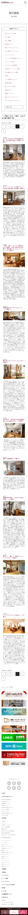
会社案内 (4, 872)
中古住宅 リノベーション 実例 (12, 68)
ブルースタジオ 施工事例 (11, 65)
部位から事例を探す (6, 832)
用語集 (3, 887)
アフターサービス (5, 811)
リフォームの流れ (5, 809)
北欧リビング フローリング (11, 97)
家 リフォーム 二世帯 (10, 86)
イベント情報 (5, 878)
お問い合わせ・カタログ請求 (8, 904)
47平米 (6, 76)
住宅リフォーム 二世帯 (10, 33)
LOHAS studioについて (7, 796)
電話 (5, 912)
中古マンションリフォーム (7, 846)
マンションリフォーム (6, 840)
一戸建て (3, 821)
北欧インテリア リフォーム (11, 47)
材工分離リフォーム (6, 801)
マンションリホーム (10, 54)
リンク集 (4, 891)
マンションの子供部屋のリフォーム (13, 58)
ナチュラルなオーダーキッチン (12, 100)
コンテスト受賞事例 (6, 827)
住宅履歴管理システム (7, 894)
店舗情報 (4, 869)
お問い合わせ (5, 897)
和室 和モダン (8, 90)
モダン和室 (7, 37)
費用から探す (4, 829)
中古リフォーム (5, 844)
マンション (4, 823)
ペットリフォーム (5, 860)
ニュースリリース (6, 881)
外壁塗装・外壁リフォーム (7, 852)
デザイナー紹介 (5, 815)
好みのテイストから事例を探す (8, 831)
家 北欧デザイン (9, 44)
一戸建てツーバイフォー (7, 825)
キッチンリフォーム (6, 854)
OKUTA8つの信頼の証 (6, 799)
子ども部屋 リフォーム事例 (11, 72)
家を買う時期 (8, 83)
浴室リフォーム (5, 856)
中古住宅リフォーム (6, 848)
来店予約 (3, 900)
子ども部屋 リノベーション (11, 51)
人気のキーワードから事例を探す (9, 834)
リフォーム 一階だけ (10, 61)
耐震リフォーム (5, 850)
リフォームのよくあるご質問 (8, 884)
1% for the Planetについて (7, 813)
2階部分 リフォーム (9, 93)
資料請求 (14, 912)
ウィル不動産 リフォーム (11, 79)
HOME (3, 793)
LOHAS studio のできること (7, 807)
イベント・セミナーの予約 (7, 902)
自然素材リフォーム (6, 803)
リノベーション (5, 842)
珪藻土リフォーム (5, 858)
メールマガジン (5, 875)
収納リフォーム (5, 866)
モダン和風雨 (8, 40)
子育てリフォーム (5, 864)
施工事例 (4, 818)
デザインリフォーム (6, 862)
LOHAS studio (8, 3)
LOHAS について (5, 805)
